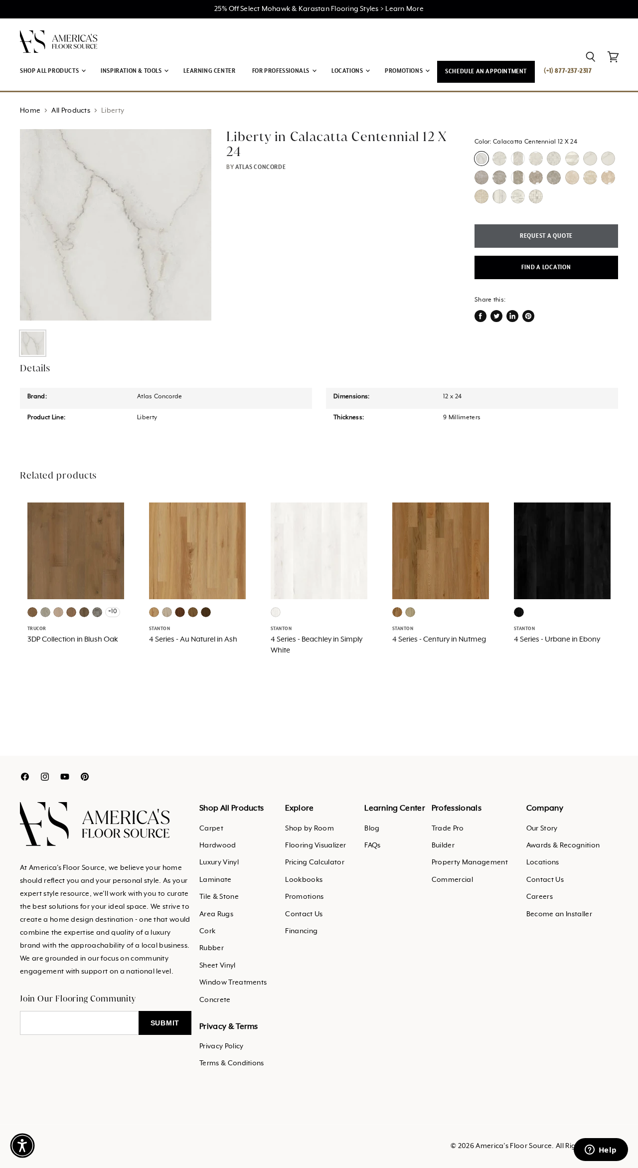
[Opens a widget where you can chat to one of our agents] (600, 1150)
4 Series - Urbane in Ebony (557, 640)
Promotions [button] (404, 71)
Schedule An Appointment (486, 71)
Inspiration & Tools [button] (132, 71)
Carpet (211, 829)
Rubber (211, 948)
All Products (70, 111)
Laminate (215, 880)
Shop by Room (309, 829)
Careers (539, 897)
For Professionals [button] (281, 71)
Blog (371, 829)
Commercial (452, 880)
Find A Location (546, 267)
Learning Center (209, 71)
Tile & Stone (219, 897)
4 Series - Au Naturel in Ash (193, 640)
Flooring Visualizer (315, 845)
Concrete (215, 1000)
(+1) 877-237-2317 (568, 71)
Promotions (304, 897)
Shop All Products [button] (50, 71)
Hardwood (217, 845)
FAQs (372, 845)
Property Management (470, 862)
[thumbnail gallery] (32, 343)
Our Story (542, 829)
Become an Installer (559, 914)
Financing (301, 931)
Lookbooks (303, 880)
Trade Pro (448, 829)
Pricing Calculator (314, 862)
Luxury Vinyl (219, 862)
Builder (443, 845)
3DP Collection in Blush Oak (72, 640)
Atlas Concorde (260, 167)
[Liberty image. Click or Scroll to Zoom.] (115, 225)
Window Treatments (233, 983)
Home (30, 111)
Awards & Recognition (563, 845)
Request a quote (546, 236)
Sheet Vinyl (217, 966)
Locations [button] (347, 71)
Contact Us (303, 914)
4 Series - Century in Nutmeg (439, 640)
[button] (22, 1145)
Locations (542, 862)
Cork (207, 931)
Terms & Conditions (231, 1063)
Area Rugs (216, 914)
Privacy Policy (221, 1046)
